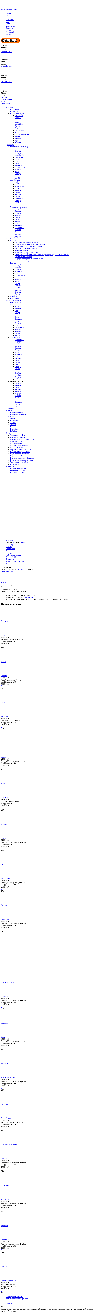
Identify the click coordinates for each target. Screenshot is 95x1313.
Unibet (17, 197)
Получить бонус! (7, 571)
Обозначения (22, 561)
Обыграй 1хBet (16, 441)
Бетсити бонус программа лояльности (30, 244)
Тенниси (18, 165)
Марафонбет (20, 155)
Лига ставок (19, 228)
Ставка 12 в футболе (18, 437)
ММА (8, 24)
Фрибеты (13, 296)
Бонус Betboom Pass (22, 250)
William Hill (19, 186)
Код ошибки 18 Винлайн (20, 456)
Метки (3, 101)
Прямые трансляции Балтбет (21, 460)
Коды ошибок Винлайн (19, 454)
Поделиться (5, 103)
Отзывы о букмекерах (18, 207)
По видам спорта (17, 114)
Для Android (15, 338)
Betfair (17, 192)
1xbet (17, 406)
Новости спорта (16, 412)
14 (14, 543)
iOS (7, 557)
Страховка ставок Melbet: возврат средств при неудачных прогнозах (42, 255)
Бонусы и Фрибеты (13, 238)
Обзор (3, 52)
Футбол (9, 13)
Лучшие (13, 205)
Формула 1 (10, 32)
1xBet (17, 182)
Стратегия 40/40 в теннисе (20, 450)
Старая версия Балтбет (19, 445)
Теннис (8, 18)
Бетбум (17, 161)
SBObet (18, 194)
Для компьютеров (17, 371)
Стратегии (10, 416)
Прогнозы (10, 107)
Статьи (8, 433)
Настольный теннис (23, 134)
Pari (16, 311)
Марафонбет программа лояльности (29, 259)
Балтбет (18, 176)
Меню (3, 583)
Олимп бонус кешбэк (23, 257)
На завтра (14, 111)
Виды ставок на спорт (19, 472)
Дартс (17, 128)
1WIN (17, 184)
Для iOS (13, 304)
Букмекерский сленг (18, 470)
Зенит (17, 172)
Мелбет (18, 170)
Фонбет (18, 151)
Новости (9, 410)
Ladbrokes (19, 199)
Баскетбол (10, 20)
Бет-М (17, 178)
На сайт (9, 52)
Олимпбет (19, 157)
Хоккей (8, 15)
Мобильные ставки (13, 300)
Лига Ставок (20, 167)
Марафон (18, 215)
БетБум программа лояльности (27, 248)
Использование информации (17, 1299)
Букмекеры (10, 145)
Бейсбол (9, 30)
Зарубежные (15, 180)
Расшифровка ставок (18, 468)
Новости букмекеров (18, 414)
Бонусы (13, 263)
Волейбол (9, 28)
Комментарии (6, 99)
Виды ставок (11, 561)
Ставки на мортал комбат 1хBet (22, 439)
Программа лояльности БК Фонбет (29, 242)
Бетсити (18, 153)
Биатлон (9, 34)
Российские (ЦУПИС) (19, 147)
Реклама (9, 1303)
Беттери (18, 174)
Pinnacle (18, 190)
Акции (13, 240)
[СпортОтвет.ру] (19, 7)
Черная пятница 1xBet (19, 462)
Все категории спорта (9, 9)
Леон (17, 163)
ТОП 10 (9, 547)
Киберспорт (10, 26)
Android (13, 557)
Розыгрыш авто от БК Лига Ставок (29, 246)
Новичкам (10, 466)
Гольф (17, 126)
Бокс (7, 22)
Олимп (17, 217)
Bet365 (17, 188)
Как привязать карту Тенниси (22, 458)
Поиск (8, 563)
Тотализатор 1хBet (17, 435)
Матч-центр (10, 408)
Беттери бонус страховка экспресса (29, 261)
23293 (22, 543)
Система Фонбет (16, 448)
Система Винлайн (17, 443)
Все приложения (16, 302)
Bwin (17, 203)
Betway (18, 201)
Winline (20, 569)
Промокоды (14, 298)
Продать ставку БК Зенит (20, 452)
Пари (17, 159)
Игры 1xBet (14, 464)
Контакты (9, 1301)
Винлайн (18, 149)
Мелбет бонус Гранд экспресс (26, 253)
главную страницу (30, 597)
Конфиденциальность (14, 1297)
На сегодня (14, 109)
